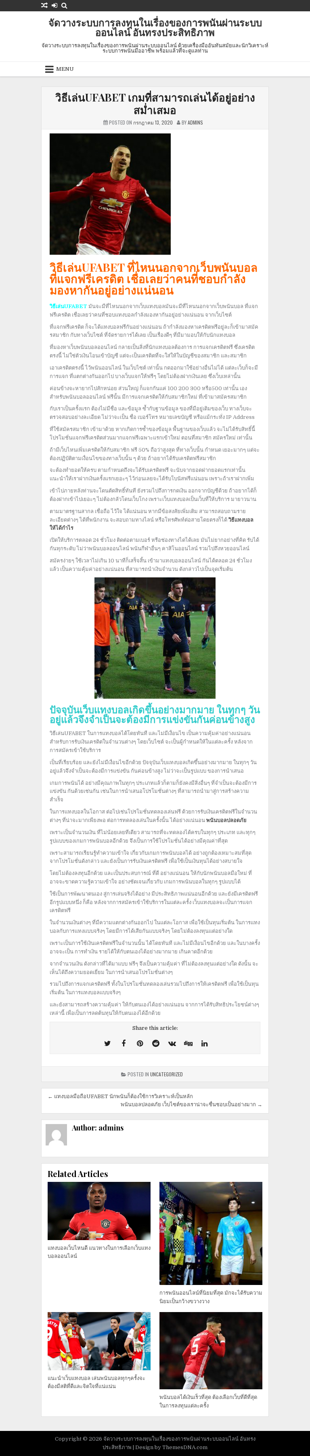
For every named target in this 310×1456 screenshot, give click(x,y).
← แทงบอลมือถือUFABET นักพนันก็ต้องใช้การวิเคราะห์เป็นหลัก (121, 1096)
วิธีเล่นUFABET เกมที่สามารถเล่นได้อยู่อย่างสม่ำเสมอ (155, 103)
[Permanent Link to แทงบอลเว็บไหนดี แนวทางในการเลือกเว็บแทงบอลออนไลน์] (99, 1211)
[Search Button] (64, 5)
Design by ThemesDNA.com (171, 1447)
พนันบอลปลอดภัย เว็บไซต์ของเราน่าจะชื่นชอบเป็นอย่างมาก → (191, 1104)
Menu (65, 69)
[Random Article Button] (44, 5)
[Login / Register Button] (54, 5)
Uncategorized (166, 1074)
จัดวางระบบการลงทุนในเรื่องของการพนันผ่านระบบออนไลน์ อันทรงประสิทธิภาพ (155, 27)
